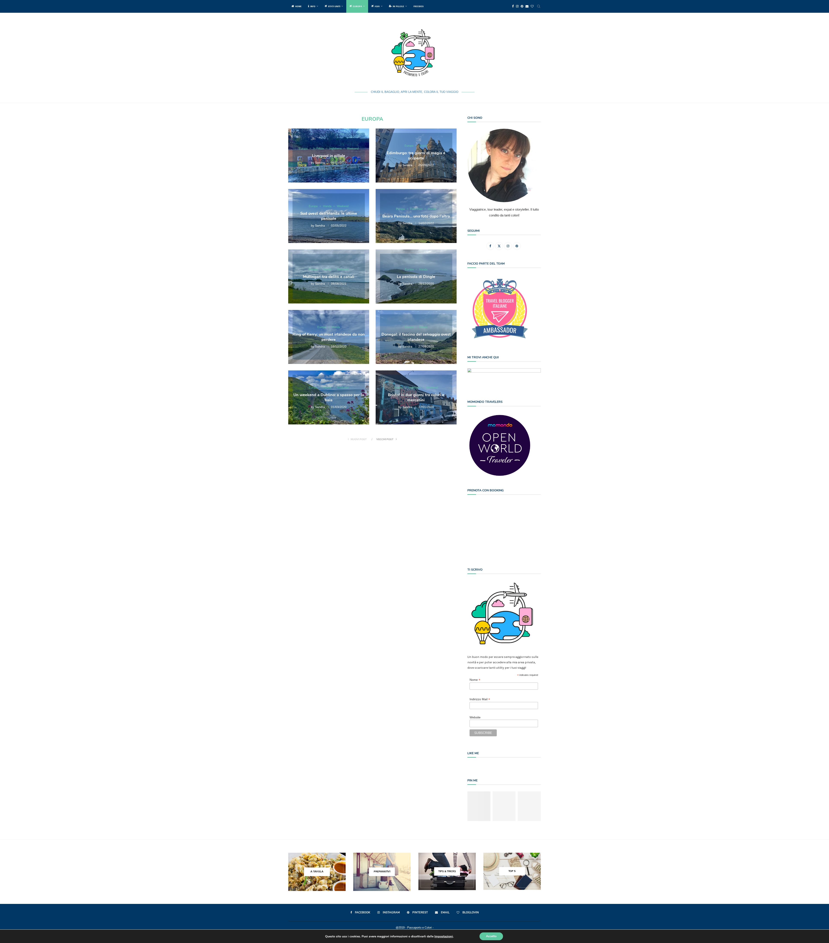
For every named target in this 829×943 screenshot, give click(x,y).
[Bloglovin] (532, 6)
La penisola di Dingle (416, 276)
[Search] (538, 6)
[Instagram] (517, 6)
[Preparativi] (382, 872)
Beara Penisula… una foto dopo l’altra (416, 216)
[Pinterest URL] (479, 806)
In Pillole (398, 6)
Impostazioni (443, 936)
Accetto (491, 936)
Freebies (418, 6)
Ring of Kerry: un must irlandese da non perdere (329, 337)
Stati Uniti (334, 6)
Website (475, 717)
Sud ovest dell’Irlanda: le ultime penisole (328, 216)
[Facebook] (513, 6)
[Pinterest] (522, 6)
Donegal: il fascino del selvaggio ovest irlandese (416, 337)
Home (298, 6)
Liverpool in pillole (328, 155)
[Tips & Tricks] (447, 871)
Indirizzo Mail (480, 699)
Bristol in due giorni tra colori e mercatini (416, 397)
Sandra (320, 162)
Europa (357, 6)
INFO (312, 6)
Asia (377, 6)
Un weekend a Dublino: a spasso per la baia (328, 397)
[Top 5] (512, 871)
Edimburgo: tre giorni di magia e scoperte (416, 155)
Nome (475, 680)
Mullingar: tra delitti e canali (328, 276)
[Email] (526, 6)
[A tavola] (317, 872)
